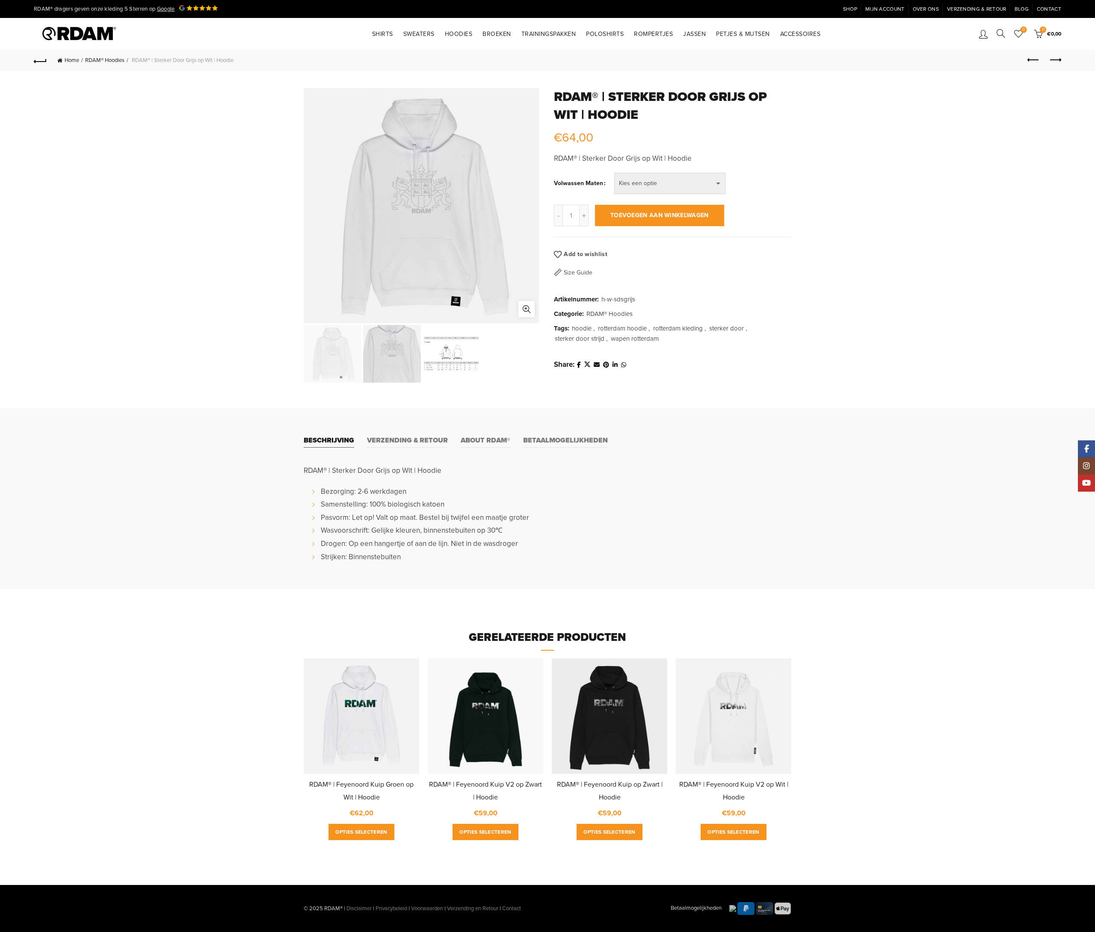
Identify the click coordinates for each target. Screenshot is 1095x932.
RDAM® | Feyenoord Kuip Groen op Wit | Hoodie (361, 791)
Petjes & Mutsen (743, 34)
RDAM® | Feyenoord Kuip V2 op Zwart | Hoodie (485, 791)
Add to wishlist (585, 253)
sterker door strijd (579, 338)
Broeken (496, 34)
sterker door (726, 328)
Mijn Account (885, 9)
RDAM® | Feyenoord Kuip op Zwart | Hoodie (610, 791)
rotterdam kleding (678, 328)
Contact (1049, 9)
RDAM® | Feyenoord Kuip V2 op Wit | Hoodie (733, 791)
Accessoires (800, 34)
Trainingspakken (548, 34)
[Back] (40, 60)
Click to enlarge (526, 309)
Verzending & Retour (976, 9)
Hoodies (459, 34)
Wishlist (1023, 29)
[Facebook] (1086, 448)
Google (166, 9)
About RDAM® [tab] (485, 440)
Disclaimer (359, 908)
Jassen (694, 34)
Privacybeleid (391, 908)
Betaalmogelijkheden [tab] (565, 440)
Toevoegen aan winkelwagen (659, 215)
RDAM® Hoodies (104, 60)
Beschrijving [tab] (329, 440)
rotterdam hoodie (622, 328)
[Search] (1001, 33)
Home (72, 60)
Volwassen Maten (578, 183)
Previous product (1033, 60)
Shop (850, 9)
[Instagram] (1086, 466)
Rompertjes (653, 34)
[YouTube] (1086, 483)
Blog (1022, 9)
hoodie (582, 328)
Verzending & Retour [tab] (407, 440)
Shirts (382, 34)
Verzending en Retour (472, 908)
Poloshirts (605, 34)
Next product (1054, 60)
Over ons (926, 9)
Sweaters (419, 34)
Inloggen (983, 33)
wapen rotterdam (635, 338)
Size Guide (578, 272)
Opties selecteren (361, 832)
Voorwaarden (427, 908)
